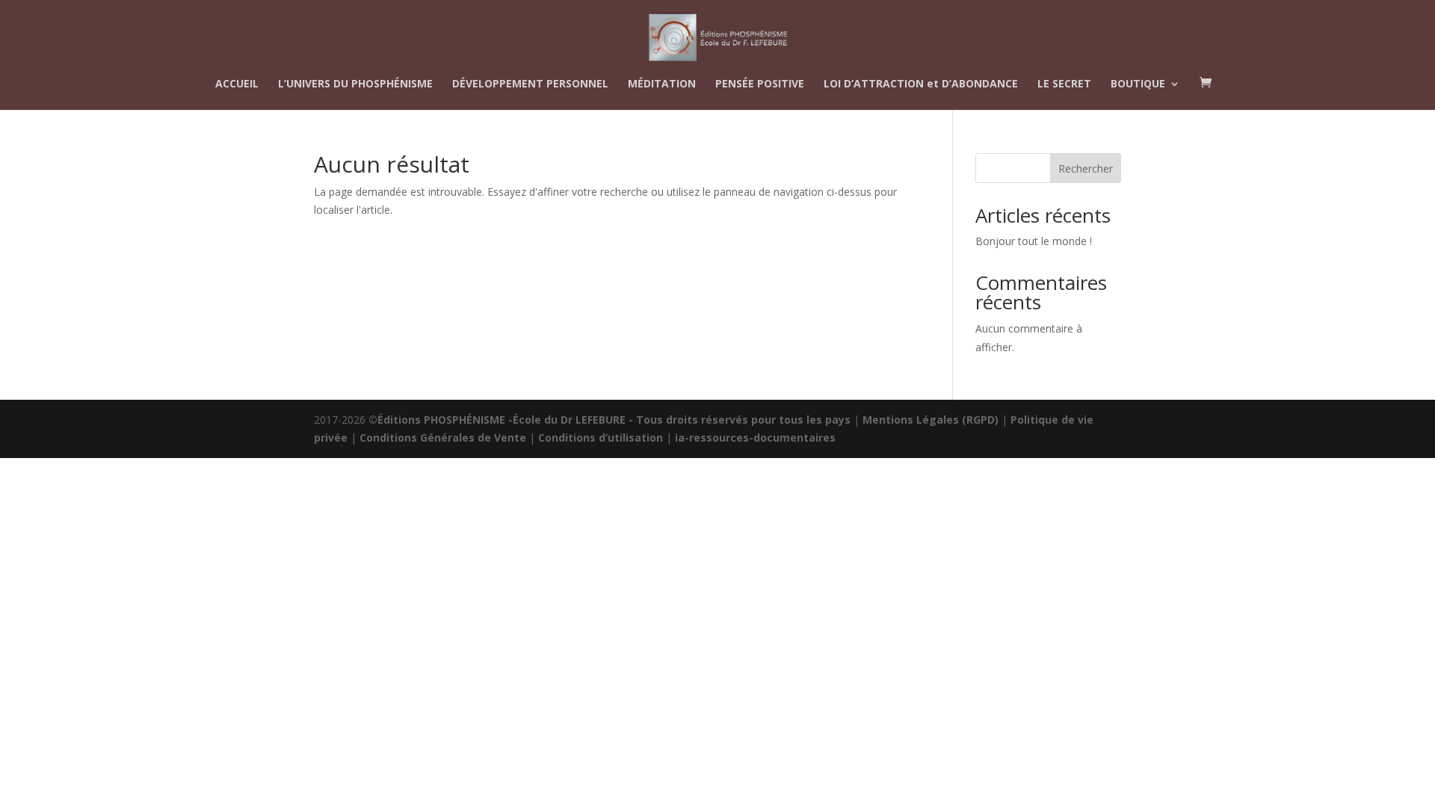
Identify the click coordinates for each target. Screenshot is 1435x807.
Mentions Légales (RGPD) (930, 419)
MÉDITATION (662, 84)
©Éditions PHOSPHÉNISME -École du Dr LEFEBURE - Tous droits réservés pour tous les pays (609, 419)
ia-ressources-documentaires (755, 437)
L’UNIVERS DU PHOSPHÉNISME (355, 84)
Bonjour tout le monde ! (1033, 241)
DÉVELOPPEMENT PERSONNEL (530, 84)
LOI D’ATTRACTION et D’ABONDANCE (921, 84)
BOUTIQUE (1138, 84)
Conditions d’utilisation (600, 437)
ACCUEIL (237, 84)
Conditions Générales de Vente (442, 437)
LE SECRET (1064, 84)
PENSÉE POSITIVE (759, 84)
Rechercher (1085, 168)
